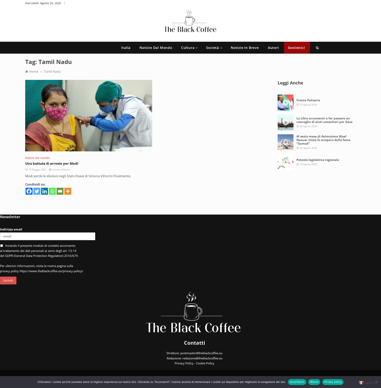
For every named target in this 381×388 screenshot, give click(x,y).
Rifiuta (314, 381)
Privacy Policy (184, 363)
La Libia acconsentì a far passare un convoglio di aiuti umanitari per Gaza (324, 120)
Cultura (188, 47)
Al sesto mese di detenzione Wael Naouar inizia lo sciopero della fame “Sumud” (323, 139)
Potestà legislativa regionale (317, 160)
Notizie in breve (245, 47)
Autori (273, 47)
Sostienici (296, 47)
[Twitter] (36, 191)
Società (212, 47)
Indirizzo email (11, 229)
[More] (67, 191)
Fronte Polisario (308, 100)
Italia (126, 47)
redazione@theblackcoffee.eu (202, 358)
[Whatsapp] (52, 191)
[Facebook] (29, 191)
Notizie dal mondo (156, 47)
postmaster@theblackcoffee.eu (201, 353)
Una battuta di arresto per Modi (51, 163)
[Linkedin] (44, 191)
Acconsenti (297, 381)
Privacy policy (333, 381)
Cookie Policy (205, 363)
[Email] (60, 191)
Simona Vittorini (61, 169)
